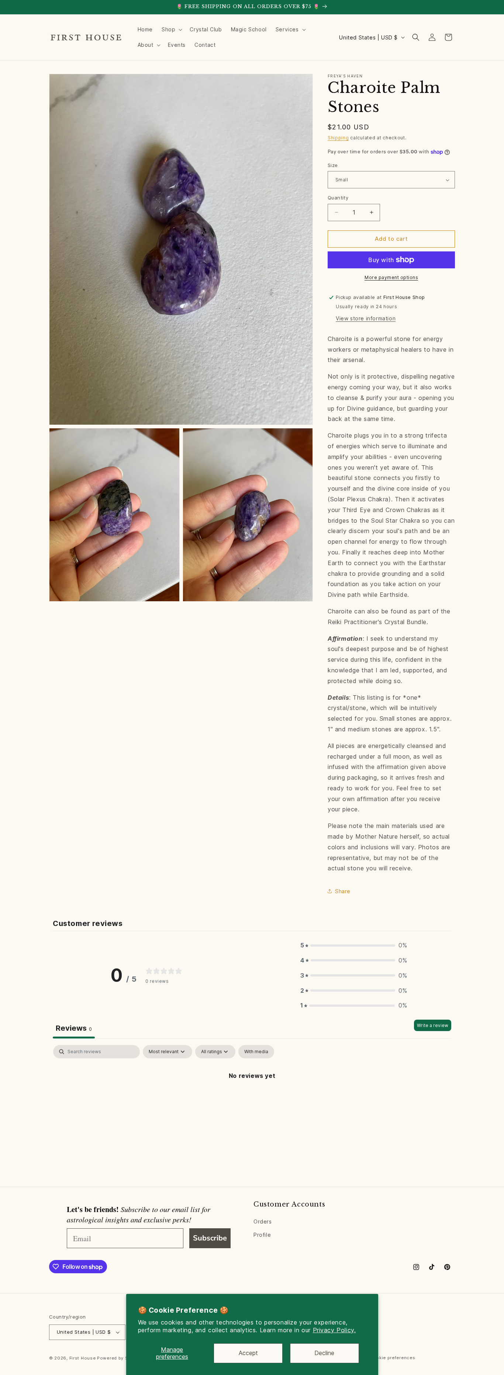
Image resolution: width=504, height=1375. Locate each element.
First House (82, 1358)
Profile (262, 1235)
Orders (262, 1222)
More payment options (391, 277)
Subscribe (210, 1238)
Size (333, 165)
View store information (366, 318)
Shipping (338, 137)
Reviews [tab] (74, 1028)
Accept (248, 1353)
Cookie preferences (392, 1357)
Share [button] (343, 891)
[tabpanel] (252, 1100)
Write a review (432, 1025)
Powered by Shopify (120, 1358)
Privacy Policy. (334, 1330)
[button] (171, 29)
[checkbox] (256, 1051)
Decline (324, 1353)
